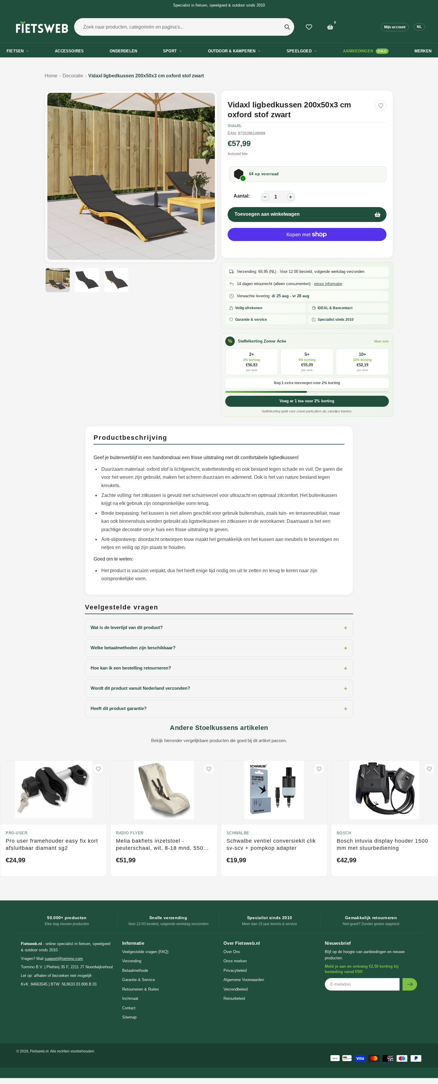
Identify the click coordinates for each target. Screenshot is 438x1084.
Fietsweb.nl (39, 1051)
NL (419, 27)
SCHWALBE (237, 833)
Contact (129, 1008)
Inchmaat (130, 998)
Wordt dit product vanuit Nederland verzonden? (219, 688)
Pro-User (16, 833)
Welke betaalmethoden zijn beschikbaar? (219, 648)
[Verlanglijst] (309, 27)
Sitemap (129, 1017)
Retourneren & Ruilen (140, 989)
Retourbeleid (234, 998)
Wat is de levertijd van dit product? (219, 628)
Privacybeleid (235, 970)
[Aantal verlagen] (265, 197)
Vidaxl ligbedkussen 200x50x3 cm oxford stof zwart (146, 75)
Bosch (344, 833)
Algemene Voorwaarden (243, 979)
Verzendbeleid (235, 989)
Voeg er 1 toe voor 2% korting (306, 401)
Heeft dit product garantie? (219, 709)
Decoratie (73, 75)
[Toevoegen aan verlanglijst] (380, 105)
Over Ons (231, 952)
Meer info (381, 341)
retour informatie (328, 283)
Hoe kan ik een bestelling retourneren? (219, 668)
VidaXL (235, 125)
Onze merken (235, 961)
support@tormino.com (64, 958)
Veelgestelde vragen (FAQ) (145, 952)
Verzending (131, 961)
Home (51, 75)
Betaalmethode (135, 970)
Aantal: (242, 195)
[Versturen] (410, 984)
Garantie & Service (138, 979)
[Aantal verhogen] (291, 197)
